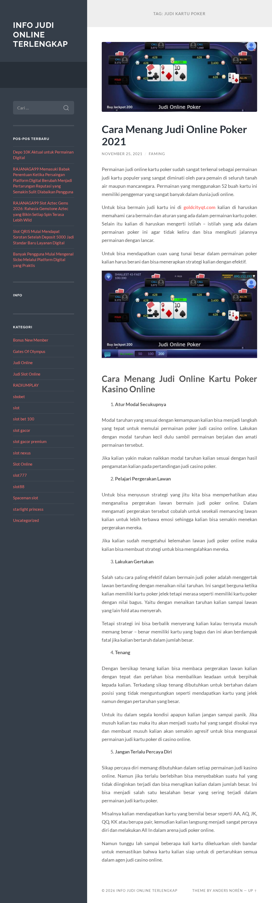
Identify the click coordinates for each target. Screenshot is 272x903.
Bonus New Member (30, 340)
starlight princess (28, 509)
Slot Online (22, 464)
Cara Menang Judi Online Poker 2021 (174, 135)
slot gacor (21, 430)
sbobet (19, 396)
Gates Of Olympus (29, 351)
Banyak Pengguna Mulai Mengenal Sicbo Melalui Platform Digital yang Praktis (43, 260)
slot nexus (22, 452)
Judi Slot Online (26, 374)
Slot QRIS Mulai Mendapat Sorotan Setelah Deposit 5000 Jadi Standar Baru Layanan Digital (43, 237)
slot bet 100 (23, 418)
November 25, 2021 (122, 154)
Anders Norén (228, 890)
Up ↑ (252, 890)
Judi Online (23, 362)
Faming (157, 154)
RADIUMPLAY (26, 385)
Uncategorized (26, 520)
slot (16, 407)
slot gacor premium (29, 441)
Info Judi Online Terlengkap (40, 34)
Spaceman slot (25, 497)
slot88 (18, 486)
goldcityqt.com (199, 207)
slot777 (20, 475)
